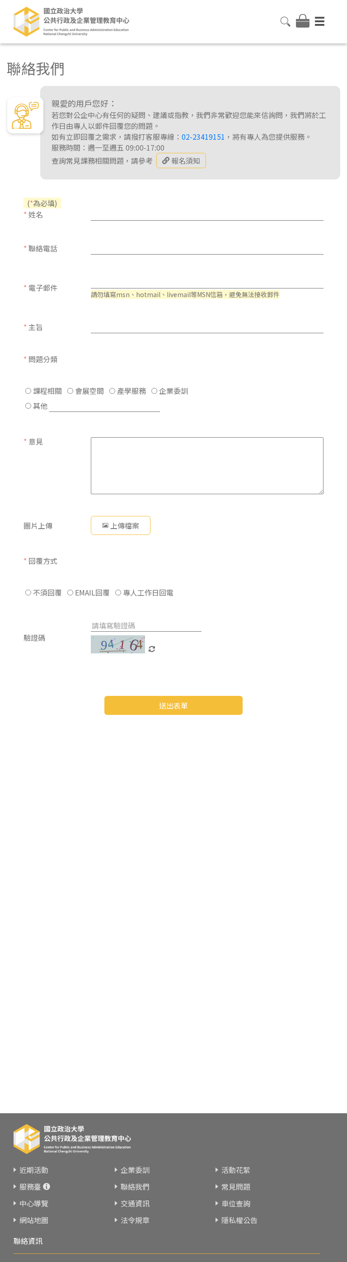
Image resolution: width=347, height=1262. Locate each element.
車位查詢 (235, 1203)
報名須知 (185, 160)
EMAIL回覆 (91, 592)
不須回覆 (46, 592)
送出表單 (173, 705)
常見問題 (235, 1186)
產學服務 (130, 390)
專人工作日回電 (147, 592)
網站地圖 (33, 1220)
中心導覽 (33, 1203)
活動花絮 (235, 1169)
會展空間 (88, 390)
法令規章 (135, 1220)
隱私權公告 (239, 1220)
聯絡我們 (135, 1186)
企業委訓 (172, 390)
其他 (39, 405)
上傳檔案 (124, 525)
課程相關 (46, 390)
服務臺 (30, 1186)
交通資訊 (135, 1203)
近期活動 (33, 1169)
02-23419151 (203, 136)
